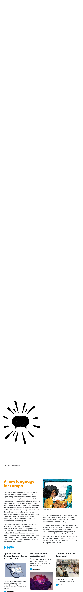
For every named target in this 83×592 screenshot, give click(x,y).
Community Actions (61, 4)
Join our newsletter (13, 466)
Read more (36, 569)
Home (33, 4)
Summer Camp (48, 4)
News (77, 4)
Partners (71, 4)
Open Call (39, 4)
